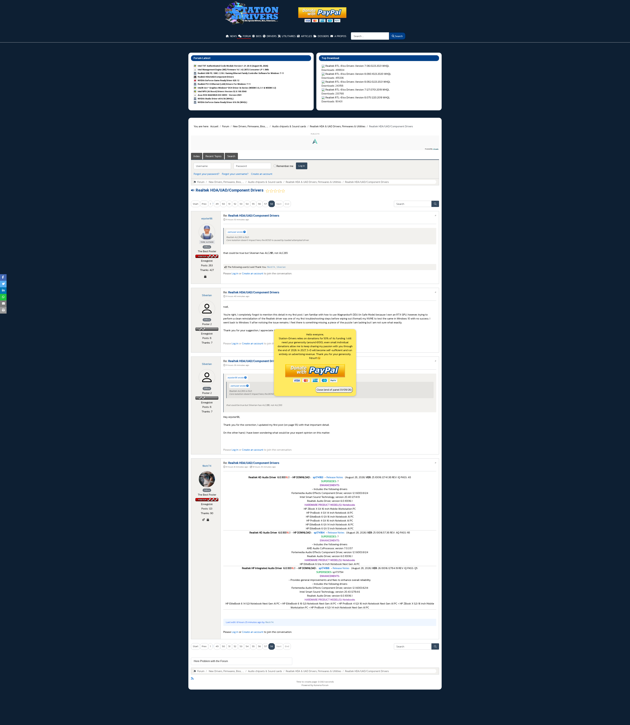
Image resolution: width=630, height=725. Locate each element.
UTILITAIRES (289, 36)
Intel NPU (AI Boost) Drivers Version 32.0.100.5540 (222, 91)
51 (229, 204)
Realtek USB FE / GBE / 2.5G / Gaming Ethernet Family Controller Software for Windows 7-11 (241, 73)
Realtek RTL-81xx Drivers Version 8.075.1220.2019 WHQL (358, 97)
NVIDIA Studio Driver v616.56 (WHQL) (215, 99)
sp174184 (319, 532)
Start (195, 204)
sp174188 (323, 568)
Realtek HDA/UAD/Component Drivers (216, 77)
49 (217, 204)
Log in (301, 166)
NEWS (233, 36)
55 (253, 204)
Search (399, 36)
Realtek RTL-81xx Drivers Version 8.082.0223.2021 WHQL (358, 82)
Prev (204, 204)
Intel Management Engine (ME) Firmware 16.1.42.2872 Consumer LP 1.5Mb (233, 70)
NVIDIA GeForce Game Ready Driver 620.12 (218, 80)
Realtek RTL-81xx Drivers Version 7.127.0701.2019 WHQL (357, 90)
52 (235, 204)
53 (241, 204)
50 (223, 204)
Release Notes (334, 477)
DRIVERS (272, 36)
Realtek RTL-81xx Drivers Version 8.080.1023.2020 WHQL (358, 74)
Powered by (307, 685)
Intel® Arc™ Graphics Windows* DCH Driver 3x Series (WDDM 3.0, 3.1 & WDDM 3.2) (237, 88)
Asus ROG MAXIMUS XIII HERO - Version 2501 (220, 95)
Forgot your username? (235, 174)
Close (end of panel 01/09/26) (334, 390)
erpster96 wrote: (236, 377)
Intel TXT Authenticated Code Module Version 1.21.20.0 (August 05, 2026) (233, 66)
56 (259, 204)
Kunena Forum (321, 685)
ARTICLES (306, 36)
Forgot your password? (206, 174)
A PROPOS (340, 36)
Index (197, 156)
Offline (207, 246)
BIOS (259, 36)
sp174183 (317, 477)
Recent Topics (213, 156)
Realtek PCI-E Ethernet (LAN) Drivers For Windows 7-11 (224, 84)
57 (265, 204)
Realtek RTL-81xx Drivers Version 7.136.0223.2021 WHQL (357, 66)
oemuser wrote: (235, 232)
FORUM (247, 36)
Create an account (261, 174)
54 (247, 204)
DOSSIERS (323, 36)
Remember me (285, 166)
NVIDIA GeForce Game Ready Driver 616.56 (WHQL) (222, 102)
